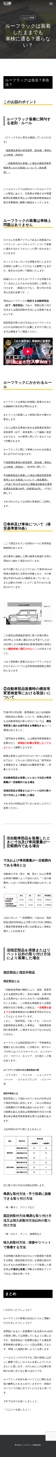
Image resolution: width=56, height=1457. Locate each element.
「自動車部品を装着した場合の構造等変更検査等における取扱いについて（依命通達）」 (27, 167)
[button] (51, 3)
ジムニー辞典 (28, 17)
